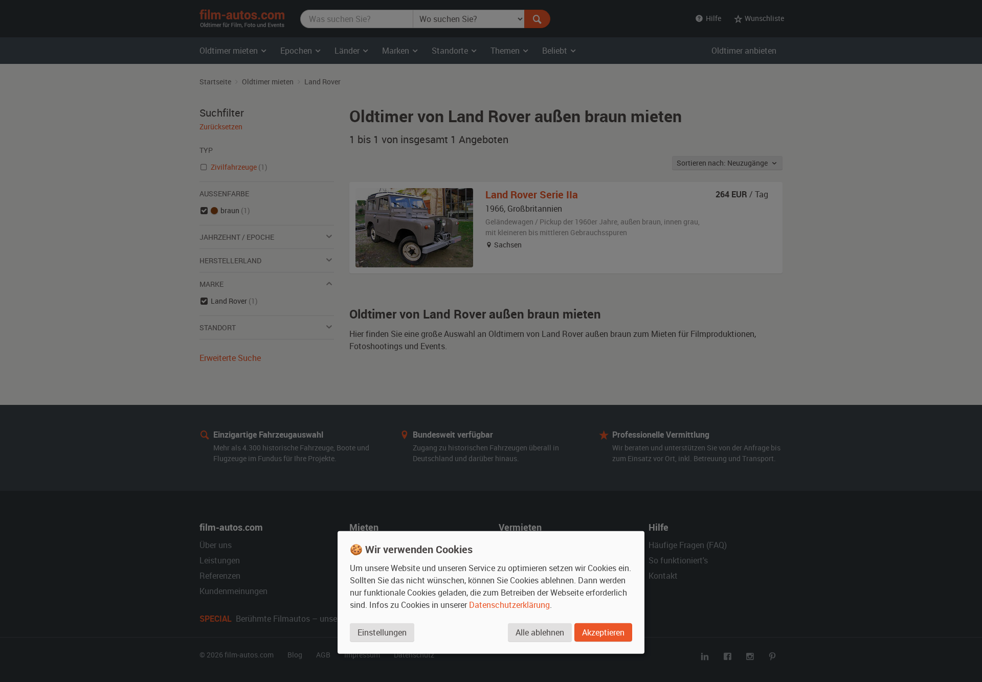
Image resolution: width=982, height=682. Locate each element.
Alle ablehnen (540, 632)
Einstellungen (382, 632)
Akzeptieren (603, 632)
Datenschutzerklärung (509, 604)
